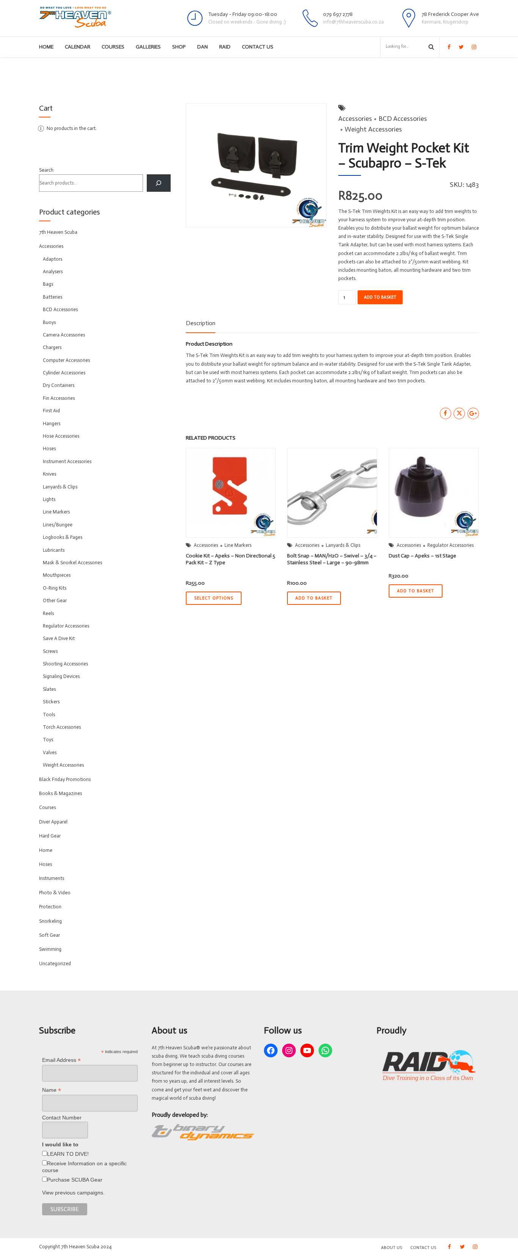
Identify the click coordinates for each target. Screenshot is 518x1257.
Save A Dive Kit (59, 638)
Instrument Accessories (67, 461)
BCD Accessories (402, 118)
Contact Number (62, 1118)
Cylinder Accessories (64, 373)
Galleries (148, 47)
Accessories (355, 118)
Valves (50, 752)
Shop (179, 47)
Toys (48, 739)
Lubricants (53, 550)
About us (391, 1247)
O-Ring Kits (54, 588)
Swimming (50, 949)
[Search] (159, 182)
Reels (48, 613)
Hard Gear (50, 836)
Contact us (257, 47)
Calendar (77, 47)
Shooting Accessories (65, 664)
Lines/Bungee (57, 525)
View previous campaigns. (73, 1193)
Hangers (51, 423)
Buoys (49, 322)
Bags (48, 284)
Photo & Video (55, 892)
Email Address (61, 1060)
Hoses (49, 448)
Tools (49, 714)
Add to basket (380, 297)
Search (46, 170)
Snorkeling (50, 921)
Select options (213, 598)
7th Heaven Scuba (58, 232)
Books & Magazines (60, 793)
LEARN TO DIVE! (68, 1154)
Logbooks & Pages (62, 537)
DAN (202, 47)
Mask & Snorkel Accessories (72, 562)
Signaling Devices (61, 676)
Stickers (51, 701)
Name (51, 1090)
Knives (49, 474)
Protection (50, 906)
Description (200, 323)
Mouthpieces (57, 575)
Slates (49, 689)
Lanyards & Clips (343, 545)
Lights (49, 499)
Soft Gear (49, 935)
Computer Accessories (66, 360)
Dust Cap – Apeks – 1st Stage (422, 556)
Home (46, 47)
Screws (50, 651)
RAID (225, 47)
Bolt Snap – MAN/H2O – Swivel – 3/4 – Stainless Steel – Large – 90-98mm (332, 559)
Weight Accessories (373, 129)
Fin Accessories (59, 398)
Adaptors (52, 259)
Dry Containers (58, 385)
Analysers (53, 271)
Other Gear (55, 600)
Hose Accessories (61, 436)
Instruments (51, 878)
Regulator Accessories (450, 545)
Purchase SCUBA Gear (74, 1180)
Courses (113, 47)
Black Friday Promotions (65, 779)
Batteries (52, 297)
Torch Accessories (62, 727)
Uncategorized (55, 963)
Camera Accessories (64, 335)
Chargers (52, 347)
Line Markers (237, 545)
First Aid (51, 410)
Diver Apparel (53, 822)
